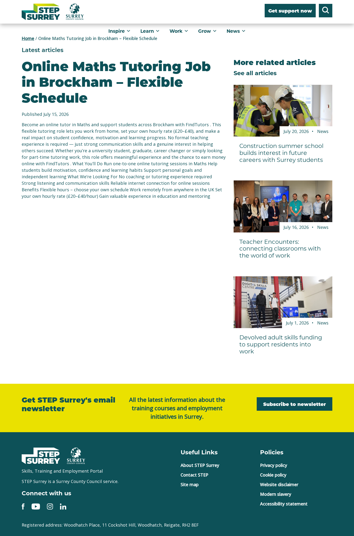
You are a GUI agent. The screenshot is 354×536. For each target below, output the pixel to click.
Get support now (290, 11)
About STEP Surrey (200, 465)
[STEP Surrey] (41, 12)
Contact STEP (194, 475)
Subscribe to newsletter (294, 404)
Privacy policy (273, 465)
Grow (204, 31)
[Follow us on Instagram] (50, 506)
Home (28, 38)
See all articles (255, 73)
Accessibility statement (284, 504)
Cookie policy (273, 475)
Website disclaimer (279, 484)
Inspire (116, 31)
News (233, 31)
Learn (147, 31)
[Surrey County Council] (76, 455)
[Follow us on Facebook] (23, 506)
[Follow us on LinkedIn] (63, 506)
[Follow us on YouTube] (36, 506)
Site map (190, 484)
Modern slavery (275, 494)
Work (176, 31)
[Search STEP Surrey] (325, 11)
